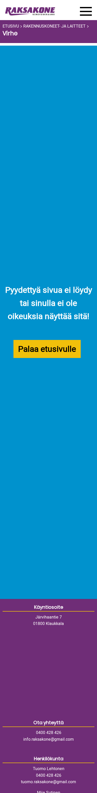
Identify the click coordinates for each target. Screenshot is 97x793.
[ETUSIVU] (38, 11)
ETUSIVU (11, 26)
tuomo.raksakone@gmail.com (48, 782)
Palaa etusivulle (47, 349)
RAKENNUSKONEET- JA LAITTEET (54, 26)
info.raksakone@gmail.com (48, 739)
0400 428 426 (48, 733)
